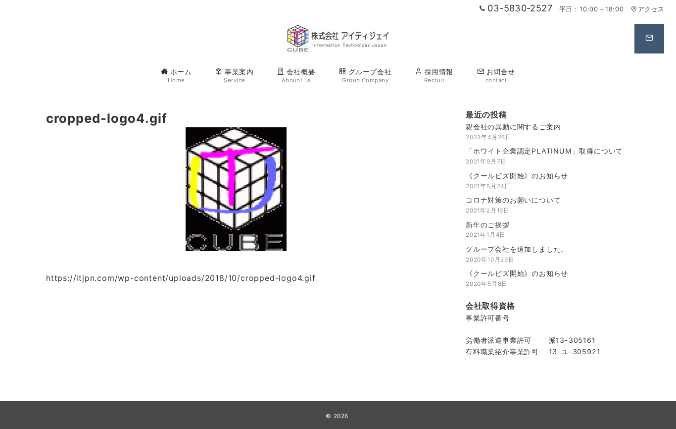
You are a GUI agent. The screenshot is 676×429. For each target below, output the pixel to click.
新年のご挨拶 (488, 224)
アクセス (651, 9)
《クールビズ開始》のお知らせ (517, 175)
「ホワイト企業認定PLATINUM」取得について (544, 151)
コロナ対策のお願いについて (513, 200)
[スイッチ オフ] (649, 39)
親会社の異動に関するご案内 (513, 126)
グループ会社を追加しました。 (517, 249)
